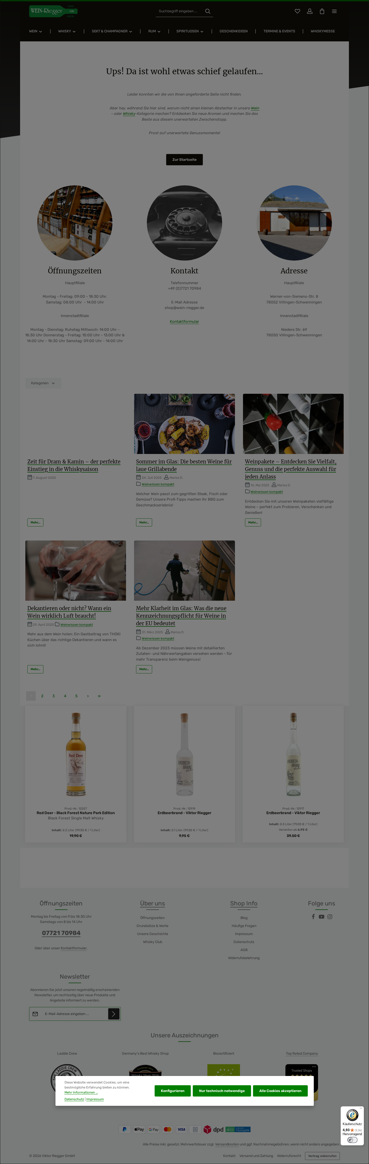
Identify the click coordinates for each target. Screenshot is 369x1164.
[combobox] (179, 11)
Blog (244, 918)
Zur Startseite (184, 160)
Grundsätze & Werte (152, 926)
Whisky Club (152, 942)
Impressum (244, 934)
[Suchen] (208, 11)
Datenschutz (243, 942)
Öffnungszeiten (152, 918)
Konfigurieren (172, 1091)
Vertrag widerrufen (322, 1156)
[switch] (352, 1140)
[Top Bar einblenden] (334, 11)
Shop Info (244, 903)
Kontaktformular (184, 321)
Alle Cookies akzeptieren (280, 1091)
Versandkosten (227, 1144)
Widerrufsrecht (289, 1156)
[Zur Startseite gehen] (53, 11)
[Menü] (361, 1109)
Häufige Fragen (244, 926)
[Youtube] (322, 918)
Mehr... (35, 522)
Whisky (129, 113)
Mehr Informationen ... (81, 1092)
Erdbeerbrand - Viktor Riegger (76, 813)
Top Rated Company (302, 1053)
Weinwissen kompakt (158, 484)
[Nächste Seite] (88, 696)
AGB (244, 950)
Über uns (152, 903)
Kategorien (39, 383)
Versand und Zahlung (256, 1156)
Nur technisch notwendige (222, 1091)
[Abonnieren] (113, 1014)
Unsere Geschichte (152, 934)
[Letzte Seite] (99, 696)
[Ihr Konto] (309, 11)
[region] (184, 774)
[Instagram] (330, 918)
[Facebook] (314, 918)
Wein (255, 108)
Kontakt (229, 1156)
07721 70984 (61, 933)
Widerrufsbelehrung (244, 958)
